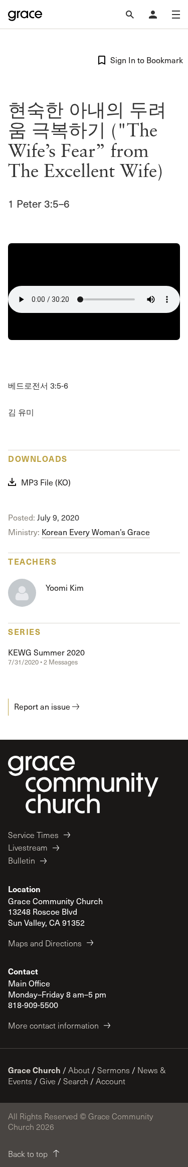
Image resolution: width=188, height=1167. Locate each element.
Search (75, 1081)
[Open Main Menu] (176, 15)
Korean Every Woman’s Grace (96, 532)
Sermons (113, 1070)
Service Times (33, 834)
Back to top (28, 1153)
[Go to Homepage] (25, 14)
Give (48, 1081)
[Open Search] (130, 15)
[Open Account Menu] (153, 15)
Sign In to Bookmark (145, 60)
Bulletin (21, 860)
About (79, 1070)
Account (110, 1081)
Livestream (28, 847)
